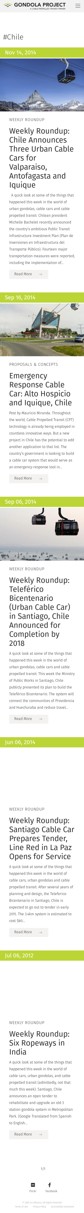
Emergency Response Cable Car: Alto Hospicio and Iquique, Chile (40, 389)
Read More (23, 274)
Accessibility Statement (62, 1206)
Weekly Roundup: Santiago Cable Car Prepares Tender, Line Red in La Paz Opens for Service (41, 838)
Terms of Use (21, 1206)
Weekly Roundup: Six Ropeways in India (39, 1043)
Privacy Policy (39, 1206)
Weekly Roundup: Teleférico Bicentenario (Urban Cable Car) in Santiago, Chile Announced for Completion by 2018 (39, 611)
